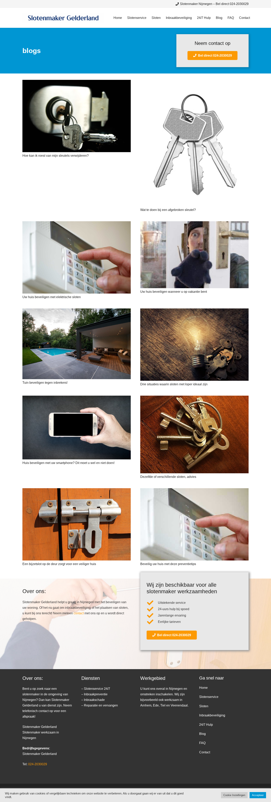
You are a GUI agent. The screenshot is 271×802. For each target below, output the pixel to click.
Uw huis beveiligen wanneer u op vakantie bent (173, 291)
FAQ (202, 743)
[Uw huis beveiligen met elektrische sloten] (76, 257)
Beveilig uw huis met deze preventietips (168, 564)
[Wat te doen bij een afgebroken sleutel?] (194, 143)
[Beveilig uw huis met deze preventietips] (194, 524)
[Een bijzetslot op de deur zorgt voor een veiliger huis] (76, 524)
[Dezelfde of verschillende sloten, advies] (194, 434)
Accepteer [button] (258, 795)
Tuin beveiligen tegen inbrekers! (44, 382)
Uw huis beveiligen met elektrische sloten (51, 297)
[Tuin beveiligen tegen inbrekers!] (76, 343)
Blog (202, 733)
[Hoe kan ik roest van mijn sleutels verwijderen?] (76, 116)
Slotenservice (208, 697)
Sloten (203, 706)
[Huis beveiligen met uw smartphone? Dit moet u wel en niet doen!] (76, 427)
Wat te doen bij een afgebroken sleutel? (168, 210)
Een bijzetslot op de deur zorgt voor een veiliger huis (59, 564)
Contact (204, 752)
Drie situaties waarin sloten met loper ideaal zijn (174, 384)
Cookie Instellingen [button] (234, 795)
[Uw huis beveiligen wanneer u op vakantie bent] (194, 254)
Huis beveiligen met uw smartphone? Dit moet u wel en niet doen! (68, 463)
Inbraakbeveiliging (212, 715)
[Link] (63, 18)
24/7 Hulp (206, 724)
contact (79, 613)
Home (203, 687)
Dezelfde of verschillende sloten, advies (168, 476)
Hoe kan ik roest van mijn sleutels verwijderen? (55, 155)
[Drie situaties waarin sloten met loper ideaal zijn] (194, 344)
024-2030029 (37, 764)
